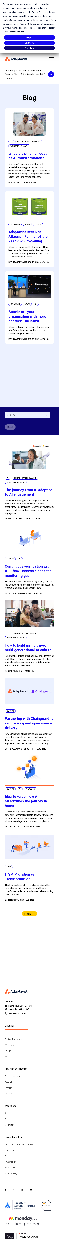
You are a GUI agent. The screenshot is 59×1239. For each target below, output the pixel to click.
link (46, 12)
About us (8, 1113)
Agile (7, 1057)
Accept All (29, 37)
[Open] (46, 415)
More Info (29, 48)
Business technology (13, 1076)
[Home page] (25, 59)
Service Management (13, 1039)
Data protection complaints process (19, 1144)
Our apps (8, 1088)
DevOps (8, 1051)
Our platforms (10, 1082)
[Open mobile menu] (51, 59)
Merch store (9, 1125)
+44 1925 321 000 (17, 1013)
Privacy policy (10, 1162)
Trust (7, 1156)
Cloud (7, 1033)
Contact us (9, 1119)
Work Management (12, 1045)
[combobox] (25, 415)
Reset (10, 427)
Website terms (10, 1168)
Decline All (29, 42)
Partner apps (10, 1094)
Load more (29, 914)
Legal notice (9, 1150)
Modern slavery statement (15, 1174)
